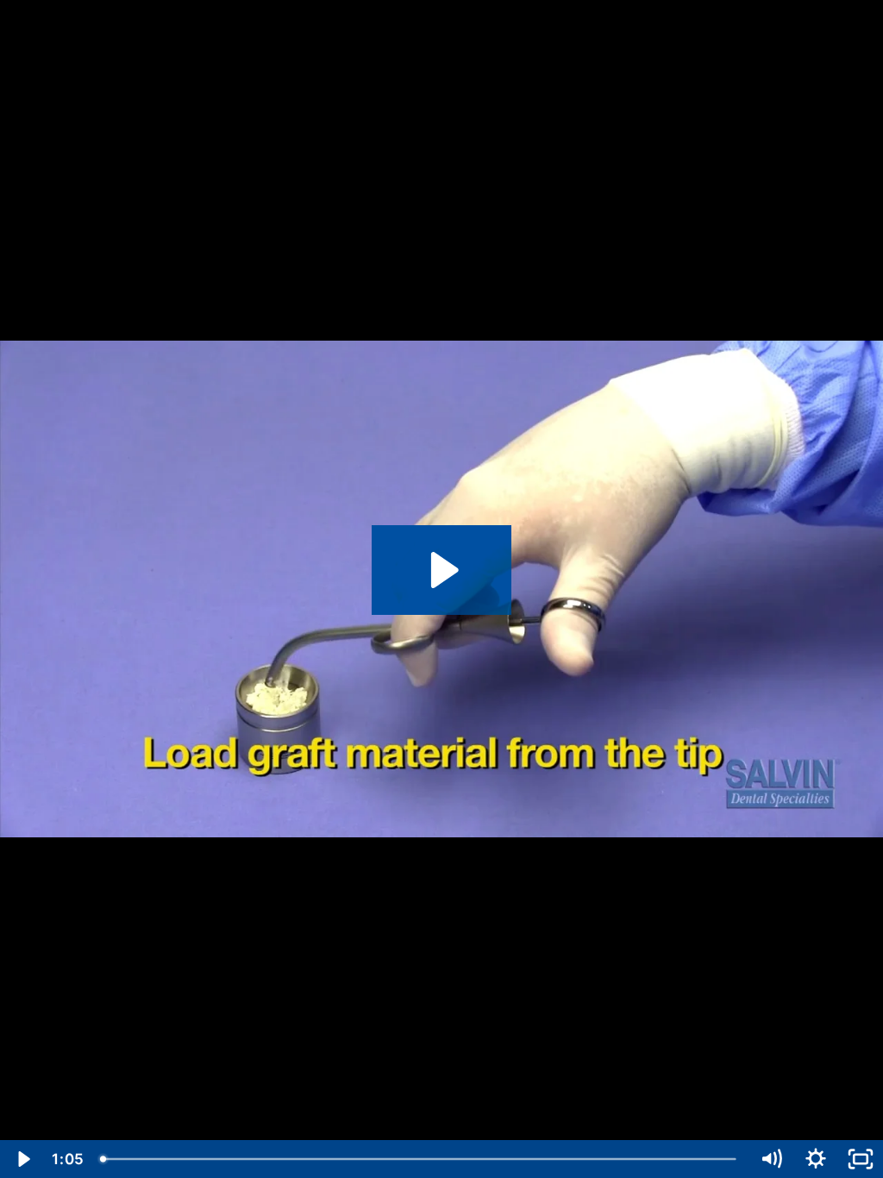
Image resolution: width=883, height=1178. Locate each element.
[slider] (420, 1159)
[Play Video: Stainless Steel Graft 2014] (442, 570)
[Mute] (770, 1159)
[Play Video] (22, 1159)
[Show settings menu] (815, 1159)
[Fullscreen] (860, 1159)
